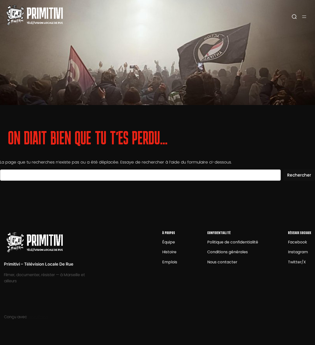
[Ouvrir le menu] (304, 17)
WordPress (38, 317)
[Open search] (294, 17)
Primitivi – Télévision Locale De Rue (38, 264)
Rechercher (299, 175)
